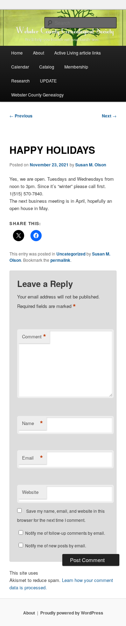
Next (109, 116)
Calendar (20, 67)
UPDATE (48, 81)
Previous (21, 116)
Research (20, 81)
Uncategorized (70, 254)
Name (32, 423)
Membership (76, 67)
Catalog (46, 67)
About (38, 53)
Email (32, 457)
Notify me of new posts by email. (55, 545)
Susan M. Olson (90, 164)
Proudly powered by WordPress (71, 613)
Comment (34, 336)
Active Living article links (77, 53)
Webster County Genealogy (37, 95)
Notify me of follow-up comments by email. (65, 533)
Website (30, 492)
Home (17, 53)
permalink (60, 260)
